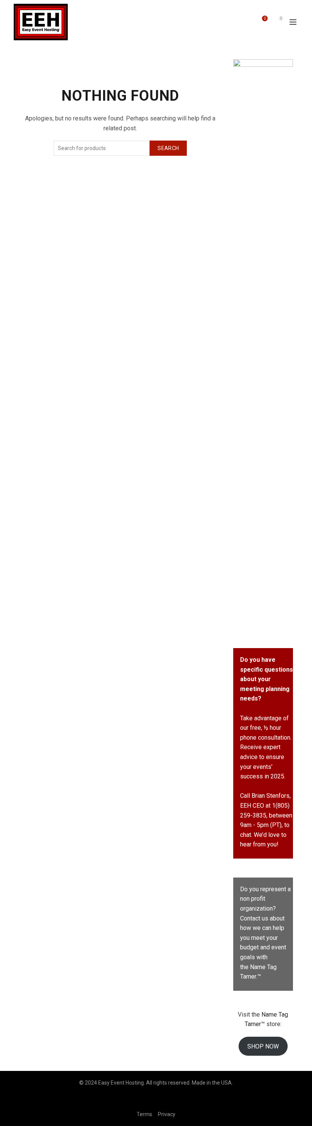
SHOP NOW (263, 1046)
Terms (144, 1114)
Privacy (166, 1114)
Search (168, 148)
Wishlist (265, 18)
